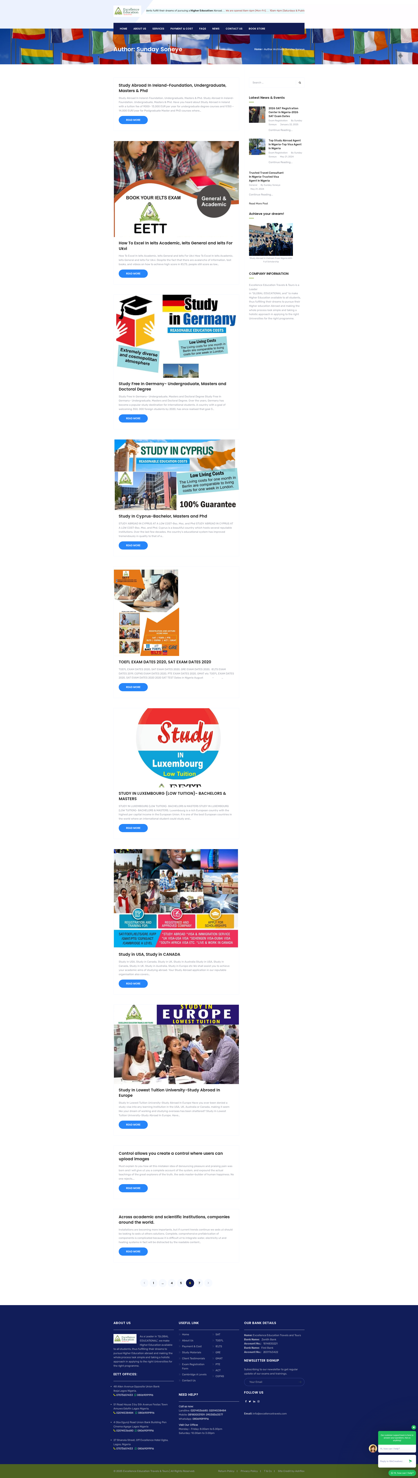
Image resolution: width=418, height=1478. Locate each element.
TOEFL (219, 1340)
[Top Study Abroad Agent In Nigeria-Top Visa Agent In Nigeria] (257, 151)
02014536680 (124, 1430)
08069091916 (145, 1395)
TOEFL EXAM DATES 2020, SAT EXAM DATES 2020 (165, 662)
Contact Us (234, 28)
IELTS (219, 1346)
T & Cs (268, 1471)
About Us (187, 1340)
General (253, 185)
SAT (218, 1334)
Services (158, 28)
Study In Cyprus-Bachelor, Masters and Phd (163, 516)
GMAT (219, 1358)
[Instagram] (257, 1401)
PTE (218, 1364)
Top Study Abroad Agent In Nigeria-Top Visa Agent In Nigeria (285, 144)
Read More (133, 120)
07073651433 (124, 1395)
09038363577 (214, 1414)
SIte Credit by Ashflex (291, 1471)
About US (139, 28)
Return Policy (226, 1471)
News (215, 28)
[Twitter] (250, 1401)
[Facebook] (246, 1401)
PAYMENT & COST (181, 28)
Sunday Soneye (295, 49)
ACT (218, 1370)
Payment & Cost (192, 1346)
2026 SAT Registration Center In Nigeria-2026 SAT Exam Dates (283, 112)
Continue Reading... (281, 130)
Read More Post (258, 203)
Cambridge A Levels (194, 1374)
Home (123, 28)
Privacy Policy (249, 1471)
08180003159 (196, 1414)
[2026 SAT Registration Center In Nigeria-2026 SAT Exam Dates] (257, 119)
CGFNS (220, 1376)
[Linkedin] (254, 1401)
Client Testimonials (193, 1358)
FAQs (202, 28)
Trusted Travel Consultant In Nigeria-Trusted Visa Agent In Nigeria (266, 176)
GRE (218, 1352)
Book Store (257, 28)
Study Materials (191, 1352)
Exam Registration (278, 120)
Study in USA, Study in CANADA (149, 954)
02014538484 (124, 1412)
